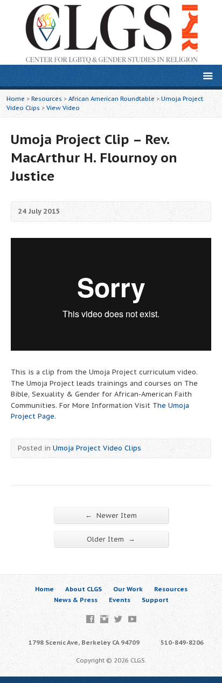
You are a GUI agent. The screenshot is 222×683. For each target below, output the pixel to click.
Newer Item (111, 515)
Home (15, 98)
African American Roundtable (111, 98)
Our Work (128, 589)
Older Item (111, 539)
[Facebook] (90, 619)
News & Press (76, 600)
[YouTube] (132, 619)
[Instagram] (104, 619)
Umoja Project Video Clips (97, 448)
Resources (46, 98)
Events (119, 600)
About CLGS (83, 589)
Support (155, 600)
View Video (63, 108)
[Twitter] (118, 619)
